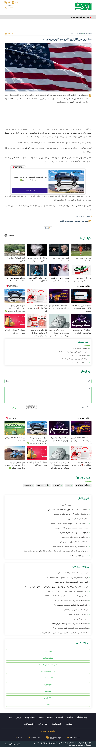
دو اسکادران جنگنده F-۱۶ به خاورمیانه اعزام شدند (71, 514)
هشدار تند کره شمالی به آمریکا (77, 518)
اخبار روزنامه (43, 724)
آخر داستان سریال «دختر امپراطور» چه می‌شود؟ (72, 573)
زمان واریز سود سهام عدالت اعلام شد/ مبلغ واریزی (83, 279)
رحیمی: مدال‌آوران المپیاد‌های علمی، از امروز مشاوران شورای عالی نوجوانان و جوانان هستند (56, 586)
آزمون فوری (48, 684)
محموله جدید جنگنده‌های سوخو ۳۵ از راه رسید (71, 528)
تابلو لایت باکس (48, 678)
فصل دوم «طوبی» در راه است (78, 619)
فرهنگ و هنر (30, 717)
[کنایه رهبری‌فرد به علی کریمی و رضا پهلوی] (59, 250)
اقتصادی (59, 717)
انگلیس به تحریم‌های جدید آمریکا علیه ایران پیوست (70, 546)
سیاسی (70, 717)
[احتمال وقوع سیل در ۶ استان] (14, 250)
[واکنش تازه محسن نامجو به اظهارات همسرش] (37, 250)
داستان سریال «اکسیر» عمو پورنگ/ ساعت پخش (71, 582)
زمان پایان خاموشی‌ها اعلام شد (77, 614)
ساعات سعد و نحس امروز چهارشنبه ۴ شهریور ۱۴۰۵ (70, 623)
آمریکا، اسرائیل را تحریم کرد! (80, 362)
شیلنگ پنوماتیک (48, 658)
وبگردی (69, 724)
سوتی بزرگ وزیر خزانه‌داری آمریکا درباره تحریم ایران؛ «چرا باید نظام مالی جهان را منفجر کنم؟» (55, 551)
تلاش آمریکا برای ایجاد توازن (80, 355)
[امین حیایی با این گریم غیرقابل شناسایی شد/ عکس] (37, 270)
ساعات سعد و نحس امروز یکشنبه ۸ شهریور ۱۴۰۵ (15, 279)
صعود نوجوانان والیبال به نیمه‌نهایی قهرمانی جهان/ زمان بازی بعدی (64, 633)
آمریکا (47, 228)
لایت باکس (48, 651)
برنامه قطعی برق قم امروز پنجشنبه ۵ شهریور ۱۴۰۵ (70, 605)
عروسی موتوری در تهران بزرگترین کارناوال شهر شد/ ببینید (59, 279)
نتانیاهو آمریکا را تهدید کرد (80, 348)
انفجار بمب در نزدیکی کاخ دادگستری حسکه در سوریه (69, 523)
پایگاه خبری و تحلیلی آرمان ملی (56, 743)
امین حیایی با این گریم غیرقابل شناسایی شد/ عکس (38, 279)
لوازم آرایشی (48, 698)
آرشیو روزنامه (57, 724)
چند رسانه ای (82, 717)
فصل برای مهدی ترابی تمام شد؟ (83, 259)
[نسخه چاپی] (5, 33)
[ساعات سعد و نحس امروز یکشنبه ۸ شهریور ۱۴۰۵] (14, 270)
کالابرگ (48, 704)
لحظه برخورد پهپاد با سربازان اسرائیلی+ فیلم (73, 505)
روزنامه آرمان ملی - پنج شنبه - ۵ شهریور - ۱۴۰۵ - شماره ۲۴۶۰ (67, 577)
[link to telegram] (16, 2)
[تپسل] (12, 167)
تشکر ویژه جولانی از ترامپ (79, 555)
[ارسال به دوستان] (9, 33)
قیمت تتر (48, 691)
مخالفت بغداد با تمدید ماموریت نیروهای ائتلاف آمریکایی (68, 509)
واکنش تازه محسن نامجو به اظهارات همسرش (37, 259)
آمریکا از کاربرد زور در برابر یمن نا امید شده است (74, 359)
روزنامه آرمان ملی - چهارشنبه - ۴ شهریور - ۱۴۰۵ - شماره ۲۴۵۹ (66, 596)
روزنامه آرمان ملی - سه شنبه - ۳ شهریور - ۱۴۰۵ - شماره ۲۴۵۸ (67, 591)
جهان (90, 33)
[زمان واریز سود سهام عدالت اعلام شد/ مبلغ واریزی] (81, 270)
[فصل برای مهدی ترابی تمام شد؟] (81, 250)
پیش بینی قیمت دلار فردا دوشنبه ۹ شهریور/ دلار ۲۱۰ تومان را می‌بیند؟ (67, 17)
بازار (10, 717)
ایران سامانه (8, 744)
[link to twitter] (9, 2)
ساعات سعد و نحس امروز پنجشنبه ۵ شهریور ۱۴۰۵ (70, 600)
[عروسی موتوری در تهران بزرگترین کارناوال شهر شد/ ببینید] (59, 270)
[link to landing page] (83, 6)
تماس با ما (51, 731)
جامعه (49, 717)
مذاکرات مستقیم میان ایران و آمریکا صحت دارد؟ (73, 352)
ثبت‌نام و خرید (29, 190)
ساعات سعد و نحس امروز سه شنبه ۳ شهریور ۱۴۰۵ (70, 628)
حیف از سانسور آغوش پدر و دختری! (76, 609)
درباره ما (43, 731)
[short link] (12, 33)
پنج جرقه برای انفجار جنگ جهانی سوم (75, 537)
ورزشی (18, 717)
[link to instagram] (13, 2)
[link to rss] (5, 2)
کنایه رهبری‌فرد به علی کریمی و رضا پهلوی (61, 259)
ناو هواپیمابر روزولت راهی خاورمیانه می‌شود (73, 532)
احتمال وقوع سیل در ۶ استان (16, 259)
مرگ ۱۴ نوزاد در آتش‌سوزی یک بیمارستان (74, 542)
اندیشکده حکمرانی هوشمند (48, 665)
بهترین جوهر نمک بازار (48, 671)
